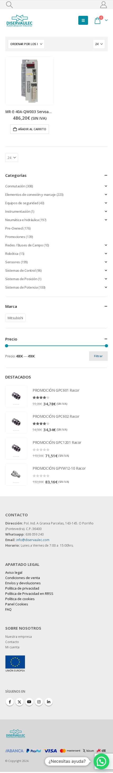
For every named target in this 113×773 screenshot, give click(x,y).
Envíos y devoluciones (23, 583)
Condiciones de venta (22, 577)
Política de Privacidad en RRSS (29, 593)
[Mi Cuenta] (104, 4)
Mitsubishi (15, 317)
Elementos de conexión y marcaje (30, 194)
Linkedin (49, 702)
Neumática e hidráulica (22, 219)
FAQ (8, 609)
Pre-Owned (14, 228)
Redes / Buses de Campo (24, 245)
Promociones (15, 236)
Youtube (29, 702)
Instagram (39, 702)
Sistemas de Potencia (21, 287)
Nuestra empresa (18, 636)
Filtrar (98, 356)
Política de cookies (20, 598)
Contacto (12, 642)
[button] (9, 4)
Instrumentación (17, 211)
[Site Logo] (19, 20)
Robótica (11, 253)
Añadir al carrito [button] (32, 129)
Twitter (19, 702)
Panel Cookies (16, 604)
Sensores (12, 262)
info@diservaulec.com (32, 540)
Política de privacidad (22, 588)
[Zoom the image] (15, 658)
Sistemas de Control (20, 270)
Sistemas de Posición (21, 278)
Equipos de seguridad (21, 203)
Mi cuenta (12, 647)
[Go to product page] (30, 81)
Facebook (10, 702)
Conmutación (15, 186)
